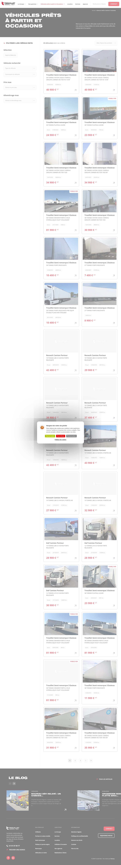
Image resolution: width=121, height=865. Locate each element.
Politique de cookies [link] (60, 439)
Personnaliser (71, 436)
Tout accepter (50, 436)
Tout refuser (60, 436)
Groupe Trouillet (8, 4)
